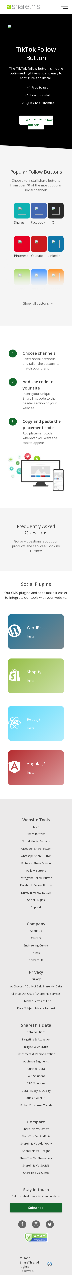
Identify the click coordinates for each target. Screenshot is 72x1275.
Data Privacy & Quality (36, 1091)
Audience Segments (36, 1061)
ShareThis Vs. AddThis (36, 1136)
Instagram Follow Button (36, 878)
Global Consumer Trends (36, 1105)
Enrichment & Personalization (36, 1054)
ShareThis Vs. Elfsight (36, 1151)
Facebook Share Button (36, 848)
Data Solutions (36, 1032)
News (36, 953)
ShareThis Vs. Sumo (36, 1173)
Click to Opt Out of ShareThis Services (36, 994)
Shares (19, 222)
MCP (36, 826)
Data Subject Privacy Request (36, 1008)
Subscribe (36, 1208)
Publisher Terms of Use (36, 1001)
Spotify (19, 289)
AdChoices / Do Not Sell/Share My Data (36, 986)
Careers (36, 938)
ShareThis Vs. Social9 (36, 1165)
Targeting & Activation (36, 1039)
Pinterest (21, 256)
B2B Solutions (36, 1076)
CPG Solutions (36, 1083)
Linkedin (54, 256)
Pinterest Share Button (36, 863)
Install (31, 636)
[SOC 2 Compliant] (49, 1264)
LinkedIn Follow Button (36, 892)
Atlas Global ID (36, 1098)
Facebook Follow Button (36, 885)
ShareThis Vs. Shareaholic (36, 1158)
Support (36, 907)
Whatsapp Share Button (36, 856)
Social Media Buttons (36, 841)
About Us (36, 931)
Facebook (37, 222)
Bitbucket (37, 289)
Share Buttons (36, 834)
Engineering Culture (36, 945)
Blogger (54, 289)
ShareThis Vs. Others (36, 1129)
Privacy (36, 979)
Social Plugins (36, 900)
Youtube (37, 256)
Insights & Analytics (36, 1047)
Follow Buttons (36, 870)
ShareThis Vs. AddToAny (36, 1143)
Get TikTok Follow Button (38, 122)
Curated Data (36, 1069)
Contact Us (36, 960)
